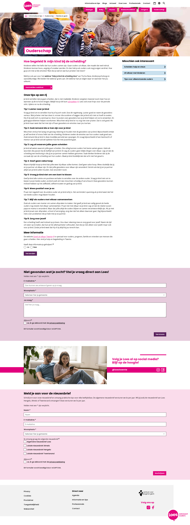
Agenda (75, 495)
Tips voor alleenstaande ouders (138, 79)
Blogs (104, 3)
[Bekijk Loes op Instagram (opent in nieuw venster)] (158, 369)
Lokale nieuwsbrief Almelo (38, 446)
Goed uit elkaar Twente (43, 236)
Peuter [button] (112, 10)
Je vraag (28, 300)
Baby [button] (101, 10)
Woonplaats (30, 291)
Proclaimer (28, 500)
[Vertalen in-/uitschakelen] (159, 3)
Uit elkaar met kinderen (134, 73)
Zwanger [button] (89, 10)
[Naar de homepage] (26, 16)
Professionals (135, 3)
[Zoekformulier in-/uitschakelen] (164, 3)
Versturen (160, 334)
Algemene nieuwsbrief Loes (39, 442)
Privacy (27, 491)
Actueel (113, 3)
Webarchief (29, 509)
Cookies (27, 496)
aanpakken (73, 101)
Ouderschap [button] (159, 10)
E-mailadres (30, 281)
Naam (27, 410)
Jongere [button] (144, 10)
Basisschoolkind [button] (128, 10)
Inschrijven (159, 473)
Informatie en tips (92, 3)
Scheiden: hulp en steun (134, 67)
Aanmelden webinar (35, 87)
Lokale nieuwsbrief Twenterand (40, 454)
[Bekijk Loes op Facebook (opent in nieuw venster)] (162, 369)
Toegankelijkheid (31, 505)
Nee (35, 247)
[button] (154, 3)
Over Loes (123, 3)
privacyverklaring (57, 323)
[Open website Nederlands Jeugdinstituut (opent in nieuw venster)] (146, 493)
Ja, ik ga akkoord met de (46, 323)
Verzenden (30, 254)
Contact (146, 3)
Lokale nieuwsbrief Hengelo (39, 450)
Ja (28, 247)
